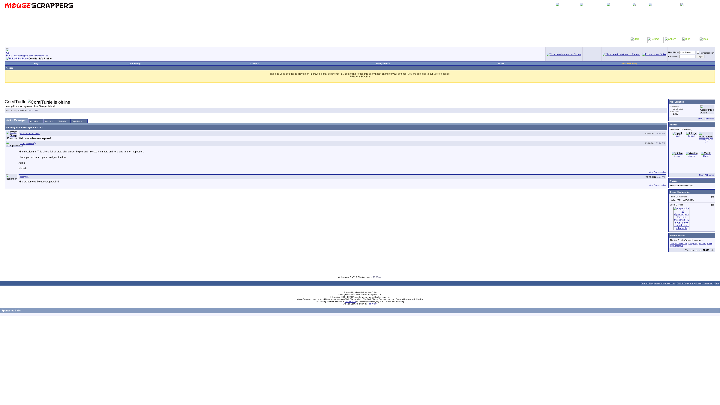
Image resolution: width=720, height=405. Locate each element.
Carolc (706, 156)
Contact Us (646, 283)
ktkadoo (691, 156)
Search (501, 63)
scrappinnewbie (27, 143)
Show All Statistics (706, 119)
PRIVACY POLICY (360, 76)
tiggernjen (24, 177)
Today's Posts (383, 63)
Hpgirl (677, 136)
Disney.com (350, 301)
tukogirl (691, 136)
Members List (41, 56)
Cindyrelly (693, 243)
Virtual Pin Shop (629, 63)
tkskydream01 (676, 246)
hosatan (702, 243)
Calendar (254, 63)
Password (672, 56)
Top (717, 283)
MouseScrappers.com (23, 56)
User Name (673, 52)
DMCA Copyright (685, 283)
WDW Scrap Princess (30, 133)
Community (134, 63)
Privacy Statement (704, 283)
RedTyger (372, 304)
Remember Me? (707, 53)
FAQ (36, 63)
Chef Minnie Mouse (678, 243)
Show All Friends (706, 175)
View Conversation (657, 172)
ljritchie (677, 156)
